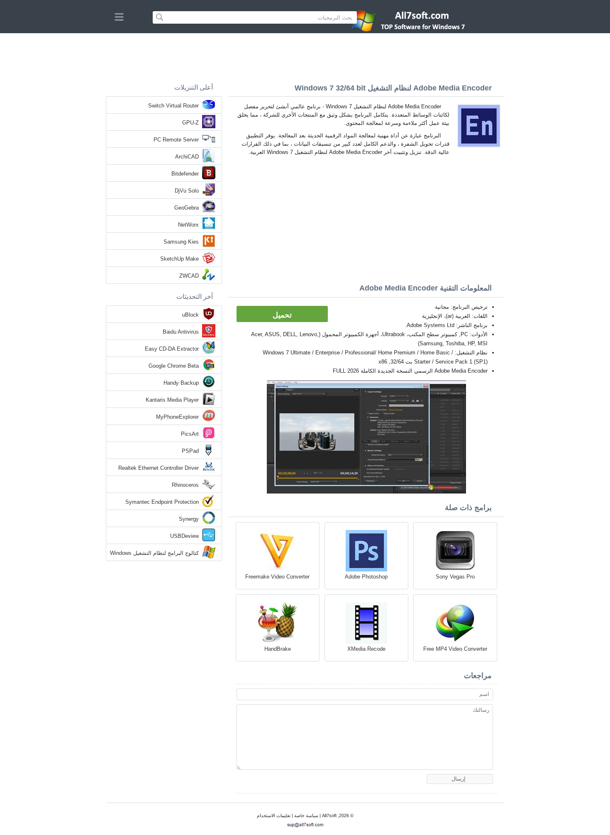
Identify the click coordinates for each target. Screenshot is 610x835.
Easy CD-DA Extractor (172, 349)
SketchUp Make (179, 259)
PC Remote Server (176, 140)
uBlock (190, 315)
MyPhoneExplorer (177, 417)
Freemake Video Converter (277, 577)
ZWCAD (189, 276)
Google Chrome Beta (174, 366)
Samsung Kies (181, 242)
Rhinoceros (185, 485)
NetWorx (188, 225)
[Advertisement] (305, 56)
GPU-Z (190, 123)
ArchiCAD (187, 157)
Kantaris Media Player (172, 400)
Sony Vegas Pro (455, 577)
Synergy (189, 519)
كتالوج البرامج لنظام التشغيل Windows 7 (154, 553)
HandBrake (277, 649)
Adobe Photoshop (366, 577)
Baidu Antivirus (181, 332)
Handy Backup (181, 383)
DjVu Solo (187, 191)
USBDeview (184, 536)
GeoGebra (186, 208)
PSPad (190, 451)
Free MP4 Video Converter (455, 649)
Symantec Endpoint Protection (162, 502)
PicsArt (190, 434)
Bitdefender (185, 174)
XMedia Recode (366, 649)
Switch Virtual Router (173, 106)
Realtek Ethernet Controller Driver (158, 468)
